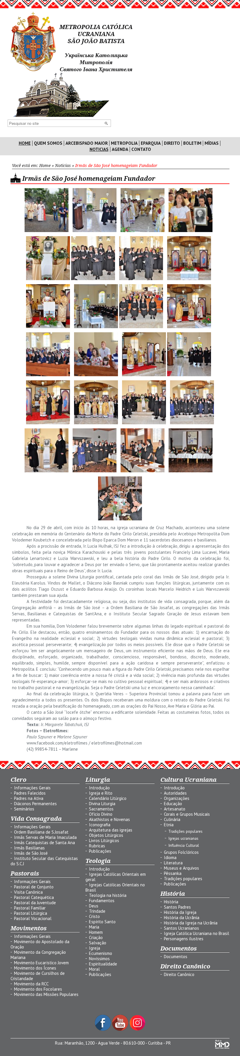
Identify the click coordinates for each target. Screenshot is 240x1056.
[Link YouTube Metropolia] (120, 1029)
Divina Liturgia (102, 803)
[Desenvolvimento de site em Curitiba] (222, 1047)
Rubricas (97, 846)
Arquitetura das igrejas (110, 830)
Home (25, 143)
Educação (173, 803)
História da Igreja (180, 912)
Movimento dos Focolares (38, 989)
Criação (96, 937)
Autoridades (175, 793)
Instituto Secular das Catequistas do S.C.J (44, 861)
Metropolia (124, 143)
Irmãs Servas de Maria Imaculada (45, 837)
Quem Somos (48, 143)
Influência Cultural (183, 845)
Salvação (97, 943)
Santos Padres (177, 907)
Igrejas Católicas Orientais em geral (115, 876)
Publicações (100, 851)
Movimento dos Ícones (35, 968)
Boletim (192, 143)
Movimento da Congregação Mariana (38, 954)
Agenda (120, 149)
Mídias (212, 143)
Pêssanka (172, 873)
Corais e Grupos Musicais (187, 814)
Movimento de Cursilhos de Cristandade (38, 975)
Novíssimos (99, 958)
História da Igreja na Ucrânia (190, 923)
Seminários (24, 809)
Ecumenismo (100, 953)
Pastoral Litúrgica (30, 913)
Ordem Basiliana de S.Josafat (41, 832)
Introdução (99, 788)
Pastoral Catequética (34, 897)
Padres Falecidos (30, 793)
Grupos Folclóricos (181, 852)
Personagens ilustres (183, 938)
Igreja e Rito (100, 793)
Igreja (94, 948)
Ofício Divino (100, 814)
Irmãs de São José (31, 853)
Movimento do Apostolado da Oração (40, 944)
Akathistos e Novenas (109, 819)
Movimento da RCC (31, 984)
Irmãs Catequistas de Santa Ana (44, 842)
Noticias (99, 149)
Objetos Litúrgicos (106, 835)
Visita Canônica (28, 892)
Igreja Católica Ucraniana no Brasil (196, 933)
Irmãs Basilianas (29, 848)
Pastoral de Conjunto (34, 887)
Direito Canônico (179, 974)
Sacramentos (101, 809)
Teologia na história (107, 895)
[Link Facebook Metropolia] (103, 1029)
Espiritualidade (103, 964)
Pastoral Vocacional (33, 918)
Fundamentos (101, 900)
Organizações (176, 798)
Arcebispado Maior (87, 143)
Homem (96, 932)
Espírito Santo (102, 921)
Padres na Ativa (28, 798)
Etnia (169, 824)
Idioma (170, 857)
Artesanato (174, 809)
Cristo (94, 916)
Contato (141, 149)
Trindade (97, 911)
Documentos (175, 956)
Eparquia (151, 143)
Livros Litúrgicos (104, 840)
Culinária (172, 819)
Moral (94, 969)
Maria (94, 927)
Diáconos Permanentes (35, 803)
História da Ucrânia (181, 917)
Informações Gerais (32, 788)
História (171, 902)
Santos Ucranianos (181, 928)
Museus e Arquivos (181, 868)
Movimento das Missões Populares (46, 994)
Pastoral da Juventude (35, 902)
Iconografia (99, 824)
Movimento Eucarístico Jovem (41, 962)
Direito (172, 143)
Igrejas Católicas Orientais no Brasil (115, 887)
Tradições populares (185, 831)
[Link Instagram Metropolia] (137, 1029)
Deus (93, 906)
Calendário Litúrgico (107, 798)
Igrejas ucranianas (183, 838)
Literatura (173, 863)
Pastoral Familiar (30, 908)
